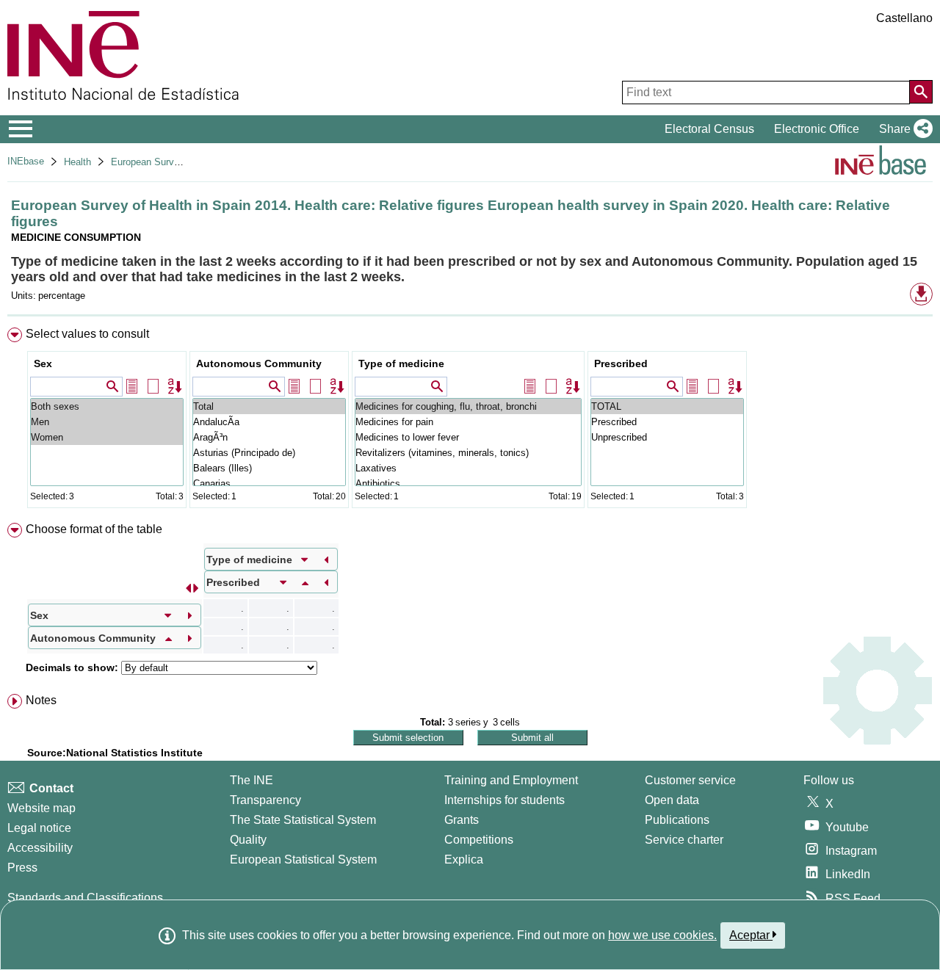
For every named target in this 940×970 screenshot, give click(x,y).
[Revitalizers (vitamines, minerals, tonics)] (468, 452)
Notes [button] (41, 700)
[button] (903, 129)
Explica (463, 859)
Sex (43, 363)
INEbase (25, 161)
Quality (248, 839)
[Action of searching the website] (921, 92)
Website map (41, 808)
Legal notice (39, 828)
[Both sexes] (107, 406)
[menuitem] (470, 421)
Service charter (684, 839)
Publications (677, 820)
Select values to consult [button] (87, 333)
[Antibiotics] (468, 483)
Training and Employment (511, 780)
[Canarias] (269, 483)
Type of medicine (401, 363)
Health (77, 161)
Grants (461, 820)
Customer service (690, 780)
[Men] (107, 422)
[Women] (107, 437)
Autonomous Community (259, 363)
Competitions (478, 839)
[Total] (269, 406)
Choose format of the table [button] (94, 529)
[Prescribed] (667, 422)
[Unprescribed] (667, 437)
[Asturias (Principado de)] (269, 452)
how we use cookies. (662, 935)
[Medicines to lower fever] (468, 437)
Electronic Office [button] (816, 129)
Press (22, 867)
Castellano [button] (904, 18)
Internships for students (504, 800)
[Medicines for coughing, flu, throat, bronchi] (468, 406)
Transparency (265, 800)
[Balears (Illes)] (269, 468)
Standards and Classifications (85, 897)
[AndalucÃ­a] (269, 422)
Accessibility (40, 847)
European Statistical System (303, 859)
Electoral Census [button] (709, 129)
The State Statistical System (303, 820)
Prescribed (621, 363)
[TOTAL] (667, 406)
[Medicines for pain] (468, 422)
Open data (672, 800)
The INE (251, 780)
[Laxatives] (468, 468)
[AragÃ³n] (269, 437)
